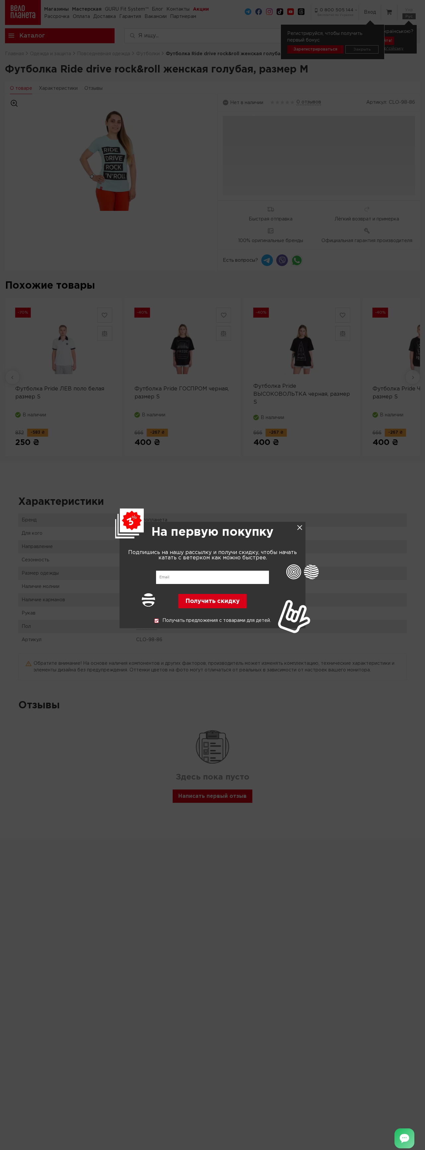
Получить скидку (212, 601)
